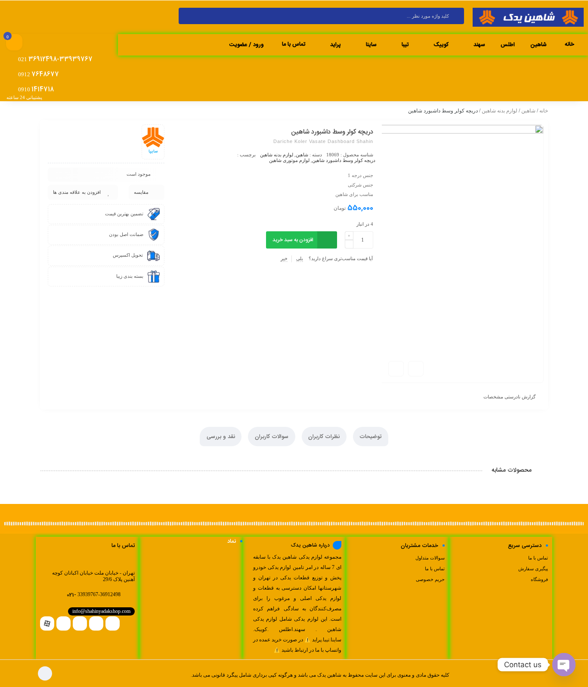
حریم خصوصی (430, 579)
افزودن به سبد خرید (292, 240)
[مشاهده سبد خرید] (14, 43)
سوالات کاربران (271, 436)
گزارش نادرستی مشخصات (509, 396)
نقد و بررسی (221, 436)
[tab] (370, 436)
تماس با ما (538, 557)
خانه (543, 111)
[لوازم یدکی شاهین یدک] (528, 18)
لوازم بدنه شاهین (499, 111)
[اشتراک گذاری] (416, 368)
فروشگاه (539, 579)
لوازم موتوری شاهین (289, 160)
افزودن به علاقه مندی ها (77, 192)
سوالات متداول (430, 557)
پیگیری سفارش (533, 568)
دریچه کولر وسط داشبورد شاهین (343, 160)
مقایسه (141, 192)
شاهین (528, 111)
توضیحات (370, 436)
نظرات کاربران (324, 436)
